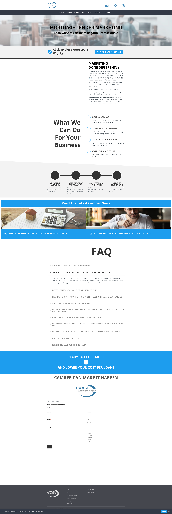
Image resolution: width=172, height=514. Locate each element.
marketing (92, 103)
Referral (89, 433)
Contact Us (107, 12)
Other (89, 441)
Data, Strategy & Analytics (72, 495)
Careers (97, 12)
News (89, 12)
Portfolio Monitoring (71, 497)
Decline (169, 511)
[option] (43, 223)
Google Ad (90, 435)
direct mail (91, 79)
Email (89, 431)
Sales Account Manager (92, 492)
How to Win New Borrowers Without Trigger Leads (122, 233)
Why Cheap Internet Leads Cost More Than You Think (37, 233)
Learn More (40, 511)
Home (61, 12)
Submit (49, 447)
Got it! (164, 511)
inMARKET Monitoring (71, 498)
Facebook (90, 437)
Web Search (90, 429)
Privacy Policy (70, 503)
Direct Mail (69, 494)
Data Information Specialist (92, 494)
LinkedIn (89, 439)
